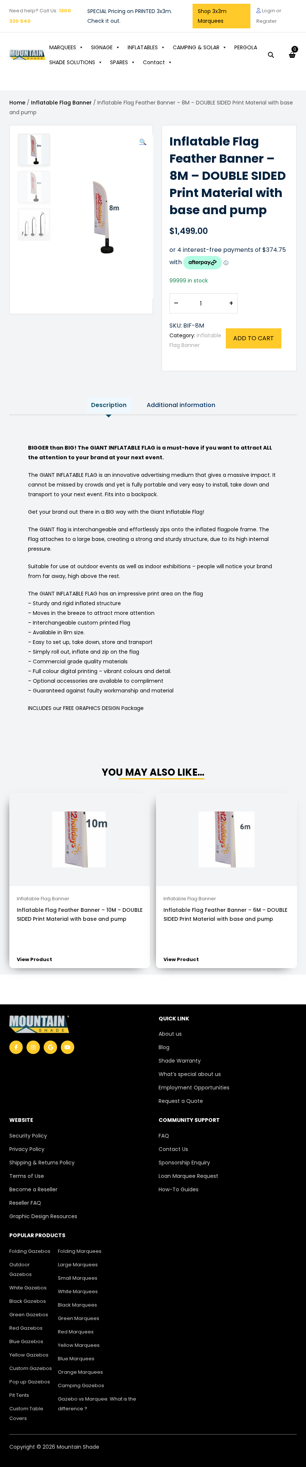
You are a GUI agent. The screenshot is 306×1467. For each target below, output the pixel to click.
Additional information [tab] (181, 405)
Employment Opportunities (194, 1087)
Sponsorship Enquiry (184, 1162)
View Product (34, 959)
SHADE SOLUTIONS (72, 62)
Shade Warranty (180, 1060)
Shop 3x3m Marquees (212, 16)
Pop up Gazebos (29, 1381)
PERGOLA (245, 47)
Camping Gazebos (81, 1385)
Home (17, 102)
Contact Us (173, 1149)
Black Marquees (77, 1304)
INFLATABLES (143, 47)
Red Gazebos (26, 1328)
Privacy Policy (26, 1149)
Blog (164, 1047)
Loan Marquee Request (188, 1176)
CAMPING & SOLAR (196, 47)
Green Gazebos (28, 1314)
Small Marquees (77, 1278)
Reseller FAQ (25, 1203)
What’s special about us (190, 1074)
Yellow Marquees (79, 1345)
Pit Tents (19, 1395)
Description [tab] (109, 405)
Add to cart (253, 338)
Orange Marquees (80, 1372)
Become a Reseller (33, 1189)
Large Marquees (78, 1264)
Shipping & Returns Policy (42, 1162)
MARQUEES (62, 47)
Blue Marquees (76, 1358)
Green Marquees (78, 1318)
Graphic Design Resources (43, 1216)
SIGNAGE (102, 47)
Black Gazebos (27, 1301)
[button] (143, 142)
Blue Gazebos (26, 1341)
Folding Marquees (80, 1251)
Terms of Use (26, 1176)
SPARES (119, 62)
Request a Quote (181, 1101)
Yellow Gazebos (29, 1354)
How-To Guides (179, 1189)
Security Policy (28, 1135)
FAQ (164, 1135)
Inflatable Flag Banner (61, 102)
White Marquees (78, 1291)
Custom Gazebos (30, 1368)
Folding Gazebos (29, 1251)
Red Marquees (76, 1331)
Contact (154, 62)
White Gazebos (28, 1287)
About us (170, 1034)
